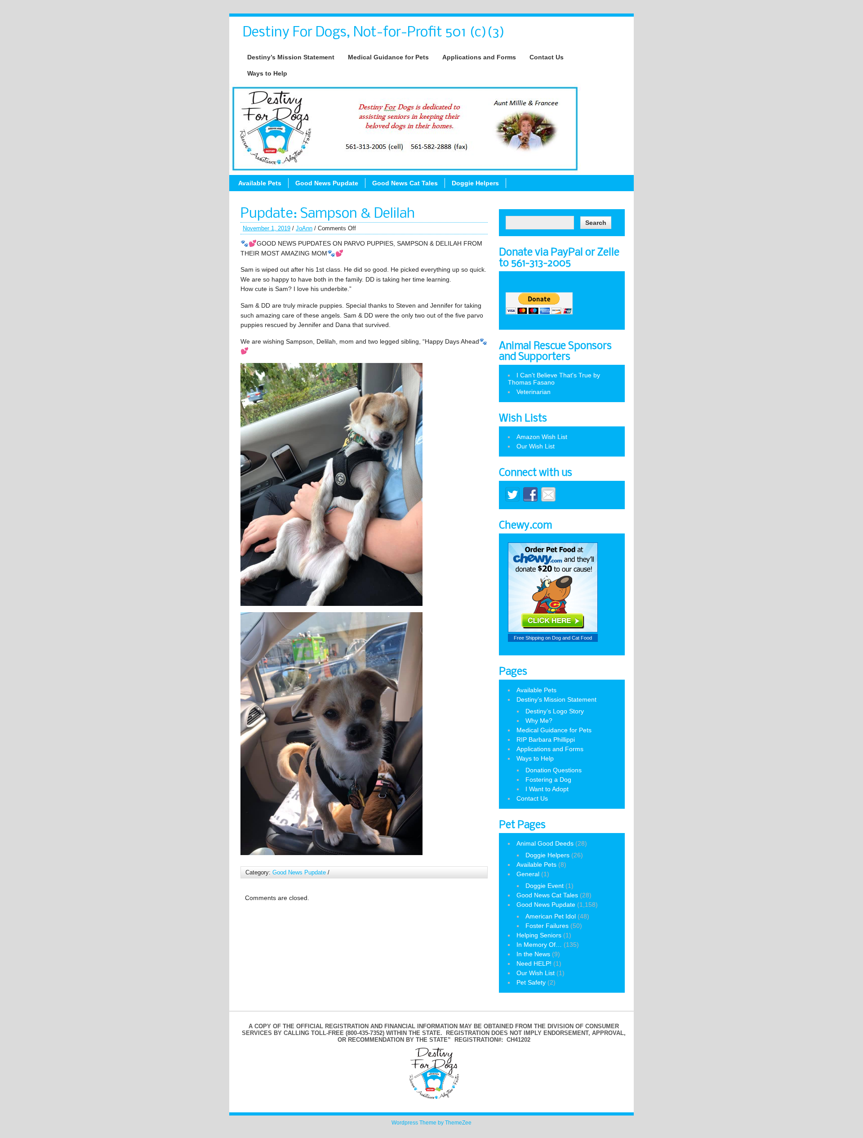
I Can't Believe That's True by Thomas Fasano (554, 379)
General (527, 874)
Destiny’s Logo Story (554, 711)
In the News (533, 954)
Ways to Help (267, 73)
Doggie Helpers (475, 183)
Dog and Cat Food (572, 638)
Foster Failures (547, 925)
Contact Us (546, 57)
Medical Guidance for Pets (388, 57)
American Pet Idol (550, 916)
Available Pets (259, 183)
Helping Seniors (538, 935)
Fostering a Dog (548, 779)
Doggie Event (544, 885)
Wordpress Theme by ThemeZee (431, 1122)
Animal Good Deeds (545, 843)
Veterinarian (533, 391)
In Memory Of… (539, 944)
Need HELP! (534, 963)
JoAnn (304, 228)
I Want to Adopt (547, 789)
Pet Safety (531, 982)
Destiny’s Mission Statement (290, 57)
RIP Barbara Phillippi (545, 739)
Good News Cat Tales (405, 183)
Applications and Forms (479, 57)
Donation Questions (553, 770)
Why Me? (538, 720)
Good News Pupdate (326, 183)
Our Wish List (535, 446)
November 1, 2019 (266, 228)
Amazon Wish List (541, 436)
